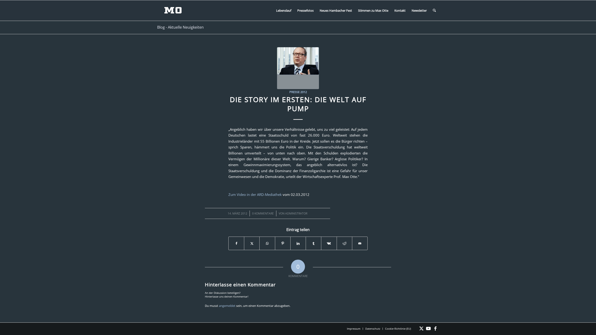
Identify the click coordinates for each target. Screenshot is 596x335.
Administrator (296, 213)
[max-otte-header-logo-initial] (176, 10)
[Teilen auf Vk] (328, 243)
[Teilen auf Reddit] (344, 243)
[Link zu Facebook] (435, 328)
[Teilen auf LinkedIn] (298, 243)
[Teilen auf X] (251, 243)
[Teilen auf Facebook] (236, 243)
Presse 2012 (298, 92)
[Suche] (434, 10)
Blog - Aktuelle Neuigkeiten (180, 27)
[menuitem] (283, 10)
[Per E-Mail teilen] (359, 243)
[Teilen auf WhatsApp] (267, 243)
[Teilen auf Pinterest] (282, 243)
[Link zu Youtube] (428, 328)
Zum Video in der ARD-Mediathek (255, 194)
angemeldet (227, 306)
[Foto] (298, 68)
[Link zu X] (421, 328)
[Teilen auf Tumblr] (313, 243)
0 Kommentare (263, 213)
